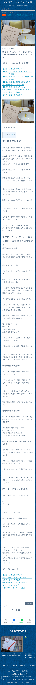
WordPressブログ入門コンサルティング (17, 90)
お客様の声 (25, 671)
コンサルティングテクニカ (17, 2)
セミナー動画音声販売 (13, 670)
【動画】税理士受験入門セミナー (14, 87)
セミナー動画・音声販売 (11, 92)
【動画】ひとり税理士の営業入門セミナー (23, 679)
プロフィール (6, 679)
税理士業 (14, 48)
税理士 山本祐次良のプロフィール (15, 69)
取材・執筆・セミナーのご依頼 (14, 588)
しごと (9, 665)
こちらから (6, 563)
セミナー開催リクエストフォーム (15, 95)
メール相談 (24, 670)
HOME (3, 665)
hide (13, 134)
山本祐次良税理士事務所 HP (18, 674)
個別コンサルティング (10, 585)
